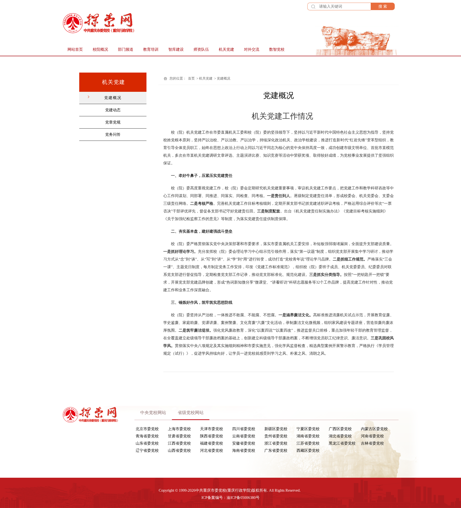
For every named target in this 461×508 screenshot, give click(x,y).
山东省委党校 (147, 443)
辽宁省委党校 (147, 450)
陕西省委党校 (211, 436)
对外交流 (251, 49)
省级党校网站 (191, 412)
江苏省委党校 (308, 443)
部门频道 (125, 49)
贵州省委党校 (275, 436)
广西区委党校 (340, 429)
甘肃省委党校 (179, 436)
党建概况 (112, 98)
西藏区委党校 (308, 450)
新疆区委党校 (275, 429)
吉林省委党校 (372, 443)
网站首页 (75, 49)
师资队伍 (201, 49)
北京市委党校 (147, 429)
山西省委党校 (179, 450)
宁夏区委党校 (308, 429)
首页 (191, 78)
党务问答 (113, 134)
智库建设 (176, 49)
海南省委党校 (243, 450)
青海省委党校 (147, 436)
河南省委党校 (372, 436)
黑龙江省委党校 (342, 443)
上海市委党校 (179, 429)
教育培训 (150, 49)
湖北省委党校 (340, 436)
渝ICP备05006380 (241, 498)
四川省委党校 (243, 429)
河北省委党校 (211, 450)
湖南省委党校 (308, 436)
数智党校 (277, 49)
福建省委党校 (211, 443)
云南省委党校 (243, 436)
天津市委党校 (211, 429)
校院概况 (100, 49)
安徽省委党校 (243, 443)
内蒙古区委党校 (374, 429)
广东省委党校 (275, 450)
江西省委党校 (179, 443)
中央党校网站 (153, 412)
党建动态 (113, 110)
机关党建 (226, 49)
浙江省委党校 (275, 443)
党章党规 (113, 122)
